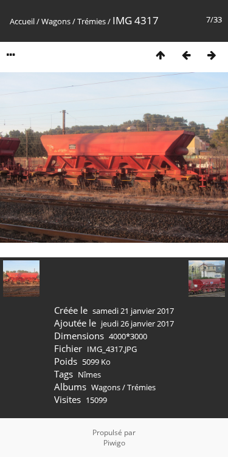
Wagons (56, 21)
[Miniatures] (160, 55)
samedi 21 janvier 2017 (133, 310)
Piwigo (114, 443)
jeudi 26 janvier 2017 (137, 323)
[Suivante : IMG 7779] (211, 55)
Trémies (91, 21)
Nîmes (89, 374)
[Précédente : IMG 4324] (186, 55)
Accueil (22, 21)
